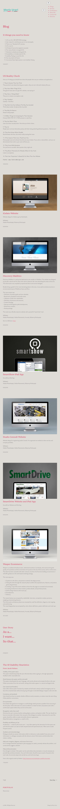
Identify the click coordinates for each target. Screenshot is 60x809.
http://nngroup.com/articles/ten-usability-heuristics (36, 758)
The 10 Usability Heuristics (16, 665)
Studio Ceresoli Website (14, 437)
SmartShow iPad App (13, 374)
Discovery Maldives (12, 276)
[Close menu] (48, 3)
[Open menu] (43, 10)
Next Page (53, 780)
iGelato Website (10, 213)
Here (14, 321)
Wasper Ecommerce (12, 564)
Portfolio (8, 787)
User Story (8, 627)
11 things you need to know (16, 35)
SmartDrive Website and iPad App (19, 501)
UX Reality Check (11, 76)
